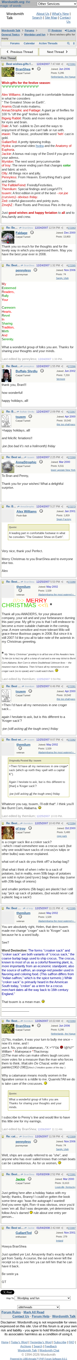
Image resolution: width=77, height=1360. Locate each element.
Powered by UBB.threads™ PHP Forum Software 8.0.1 (38, 1358)
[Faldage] (7, 242)
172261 (72, 64)
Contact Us (20, 1316)
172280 (72, 582)
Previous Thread (21, 52)
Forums (29, 30)
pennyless (28, 366)
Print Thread (8, 58)
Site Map (51, 17)
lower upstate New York (63, 470)
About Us (42, 13)
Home (5, 1342)
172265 (72, 265)
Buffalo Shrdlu (26, 411)
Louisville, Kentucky (65, 1187)
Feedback (51, 1346)
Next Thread (56, 52)
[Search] (68, 43)
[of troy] (7, 838)
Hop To (10, 1298)
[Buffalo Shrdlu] (6, 381)
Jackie (30, 1228)
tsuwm (30, 457)
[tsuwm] (6, 426)
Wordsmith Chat (49, 1350)
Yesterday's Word (41, 1342)
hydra (40, 146)
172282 (72, 739)
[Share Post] (62, 64)
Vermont (60, 379)
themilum (29, 686)
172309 (72, 1136)
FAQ (71, 1342)
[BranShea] (7, 75)
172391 (72, 1174)
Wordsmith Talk (10, 30)
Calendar (29, 43)
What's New (60, 13)
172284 (72, 823)
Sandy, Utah (62, 278)
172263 (72, 227)
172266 (72, 366)
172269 (72, 457)
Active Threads (48, 43)
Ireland (59, 1240)
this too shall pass (66, 424)
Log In (72, 30)
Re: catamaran (15, 1136)
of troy (29, 908)
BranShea (27, 227)
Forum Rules (11, 1312)
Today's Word (19, 1342)
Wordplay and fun (34, 34)
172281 (72, 686)
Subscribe (60, 1342)
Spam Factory (63, 519)
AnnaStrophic (27, 506)
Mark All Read (34, 1312)
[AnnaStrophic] (7, 472)
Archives (25, 1346)
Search (37, 17)
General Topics (10, 34)
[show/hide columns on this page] (74, 43)
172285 (72, 908)
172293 (72, 1021)
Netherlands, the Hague (63, 76)
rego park (62, 836)
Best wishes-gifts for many (23, 64)
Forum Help (40, 1316)
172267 (72, 411)
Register (56, 30)
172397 (72, 1228)
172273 (72, 506)
